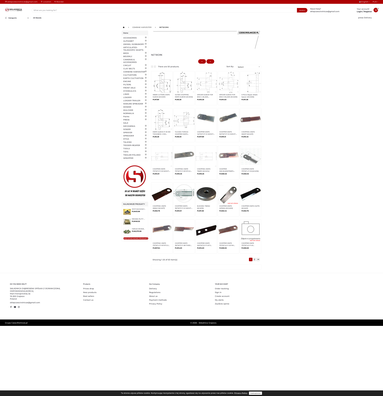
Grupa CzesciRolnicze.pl (16, 323)
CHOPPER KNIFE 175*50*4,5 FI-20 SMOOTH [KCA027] (248, 245)
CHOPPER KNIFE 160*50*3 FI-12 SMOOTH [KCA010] (228, 134)
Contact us (88, 300)
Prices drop (88, 289)
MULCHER (128, 110)
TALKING (127, 142)
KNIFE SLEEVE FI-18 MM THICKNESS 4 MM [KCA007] (161, 134)
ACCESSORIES (130, 38)
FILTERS (127, 85)
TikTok (22, 308)
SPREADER (128, 136)
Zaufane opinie (222, 304)
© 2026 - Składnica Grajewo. (203, 323)
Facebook (11, 307)
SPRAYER (127, 132)
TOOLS (126, 148)
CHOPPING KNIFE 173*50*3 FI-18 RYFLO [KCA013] (183, 171)
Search (302, 10)
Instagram (19, 307)
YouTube (15, 307)
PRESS (126, 120)
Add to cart (159, 101)
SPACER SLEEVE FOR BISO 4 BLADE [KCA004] (205, 97)
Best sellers (88, 296)
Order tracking (222, 289)
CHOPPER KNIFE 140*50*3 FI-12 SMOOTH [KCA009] (206, 134)
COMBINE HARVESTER (134, 72)
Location (47, 2)
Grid (152, 66)
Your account (221, 284)
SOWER (127, 129)
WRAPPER (128, 158)
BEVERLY (127, 56)
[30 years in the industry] (135, 181)
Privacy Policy (155, 304)
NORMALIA (128, 113)
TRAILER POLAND (132, 155)
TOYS (125, 152)
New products (89, 292)
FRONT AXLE (129, 88)
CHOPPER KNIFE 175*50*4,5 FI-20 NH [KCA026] (226, 245)
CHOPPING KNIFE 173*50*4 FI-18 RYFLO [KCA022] (160, 245)
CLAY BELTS (129, 69)
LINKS (126, 94)
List (155, 66)
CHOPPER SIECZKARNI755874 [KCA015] (226, 171)
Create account (222, 296)
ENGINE (127, 81)
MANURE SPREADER (133, 104)
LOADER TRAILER (131, 100)
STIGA (126, 139)
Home (125, 33)
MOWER (127, 107)
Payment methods (158, 300)
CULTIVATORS (130, 75)
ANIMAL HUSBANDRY (133, 44)
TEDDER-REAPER (131, 145)
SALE (125, 123)
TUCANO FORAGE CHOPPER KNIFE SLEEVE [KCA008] (181, 134)
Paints (126, 116)
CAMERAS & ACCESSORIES (130, 61)
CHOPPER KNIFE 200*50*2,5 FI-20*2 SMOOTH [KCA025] (204, 245)
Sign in (218, 292)
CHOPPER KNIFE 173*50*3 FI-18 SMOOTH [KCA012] (161, 171)
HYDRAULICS (129, 91)
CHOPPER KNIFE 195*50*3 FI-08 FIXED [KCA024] (183, 245)
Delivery (153, 289)
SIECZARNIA (129, 126)
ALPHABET (128, 41)
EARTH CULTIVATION (133, 78)
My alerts (219, 300)
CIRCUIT (127, 65)
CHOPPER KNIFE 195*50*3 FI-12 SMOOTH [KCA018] (183, 208)
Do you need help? (18, 284)
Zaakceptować (255, 393)
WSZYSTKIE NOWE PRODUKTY (135, 238)
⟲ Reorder (59, 2)
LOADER (127, 97)
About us (153, 296)
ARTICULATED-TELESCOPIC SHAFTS (133, 48)
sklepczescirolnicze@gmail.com (22, 2)
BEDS (126, 53)
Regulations (154, 292)
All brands (37, 18)
